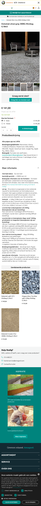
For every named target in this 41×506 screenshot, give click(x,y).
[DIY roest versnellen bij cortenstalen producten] (20, 385)
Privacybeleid (17, 487)
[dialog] (20, 489)
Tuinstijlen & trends (14, 398)
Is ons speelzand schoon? (15, 431)
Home (2, 20)
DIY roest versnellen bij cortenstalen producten (19, 401)
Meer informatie (9, 168)
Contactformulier (10, 364)
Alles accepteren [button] (11, 502)
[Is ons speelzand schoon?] (20, 416)
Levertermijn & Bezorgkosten (12, 155)
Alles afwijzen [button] (30, 502)
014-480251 (8, 357)
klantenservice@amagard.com (14, 361)
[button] (20, 498)
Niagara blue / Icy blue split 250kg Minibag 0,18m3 (29, 298)
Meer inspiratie (20, 436)
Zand (9, 429)
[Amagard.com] (12, 8)
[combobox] (39, 474)
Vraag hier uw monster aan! (20, 100)
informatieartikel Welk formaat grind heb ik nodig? (18, 185)
